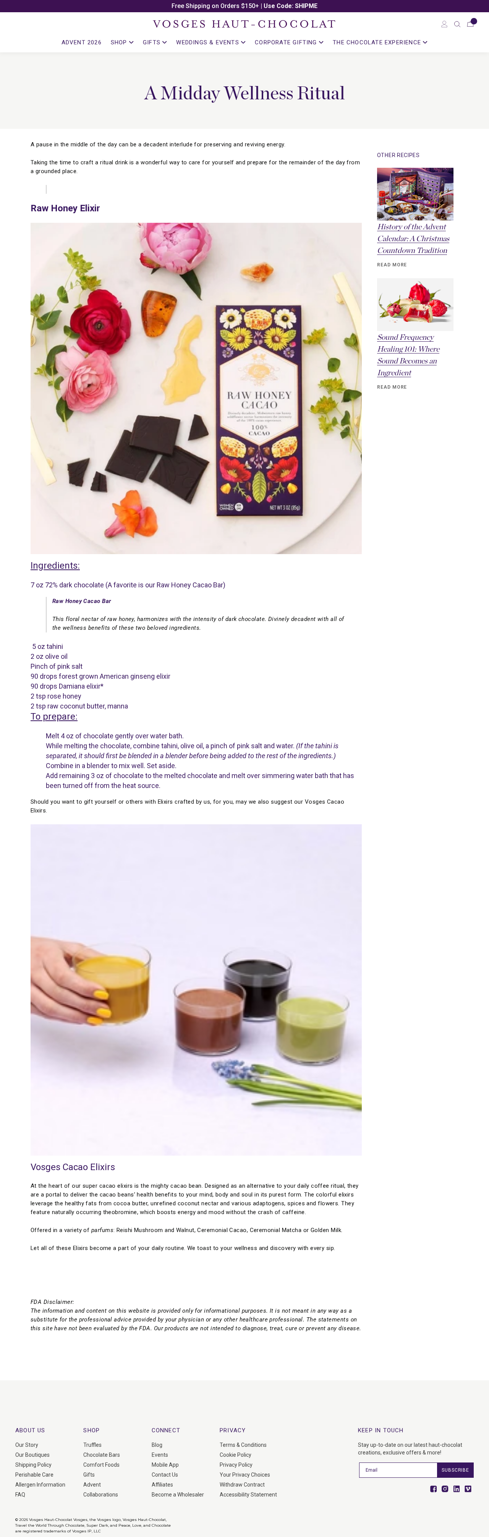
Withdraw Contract (242, 1485)
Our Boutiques (32, 1455)
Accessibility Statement (248, 1495)
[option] (244, 6)
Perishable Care (34, 1475)
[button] (457, 24)
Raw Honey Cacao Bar (190, 585)
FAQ (20, 1495)
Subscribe (455, 1470)
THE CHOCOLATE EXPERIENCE (378, 42)
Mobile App (165, 1465)
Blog (157, 1445)
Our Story (26, 1445)
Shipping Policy (33, 1465)
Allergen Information (40, 1485)
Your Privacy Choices (245, 1475)
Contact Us (165, 1475)
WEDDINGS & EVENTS (208, 42)
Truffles (92, 1445)
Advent (92, 1485)
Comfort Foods (101, 1465)
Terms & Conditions (243, 1445)
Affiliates (162, 1485)
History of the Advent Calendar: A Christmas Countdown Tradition (413, 239)
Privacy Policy (236, 1465)
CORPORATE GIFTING (287, 42)
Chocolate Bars (101, 1455)
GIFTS (152, 42)
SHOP (120, 42)
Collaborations (100, 1495)
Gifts (89, 1475)
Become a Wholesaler (178, 1495)
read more (392, 265)
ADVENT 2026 (82, 42)
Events (160, 1455)
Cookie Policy (235, 1455)
